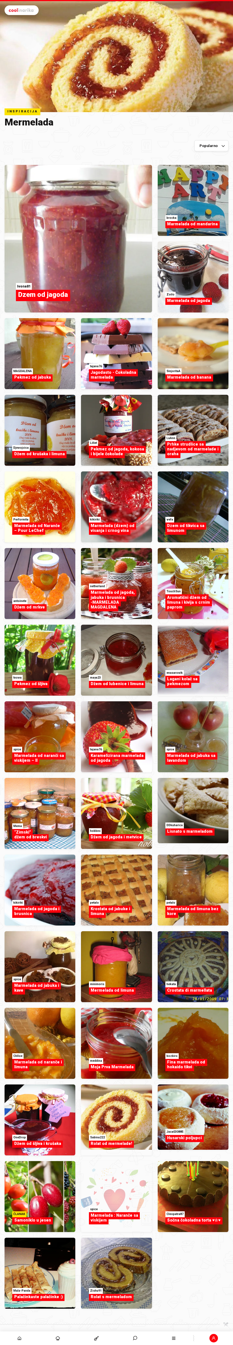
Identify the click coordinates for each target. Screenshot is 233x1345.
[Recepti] (96, 1338)
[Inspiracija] (58, 1338)
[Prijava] (213, 1338)
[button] (135, 1338)
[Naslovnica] (19, 1338)
